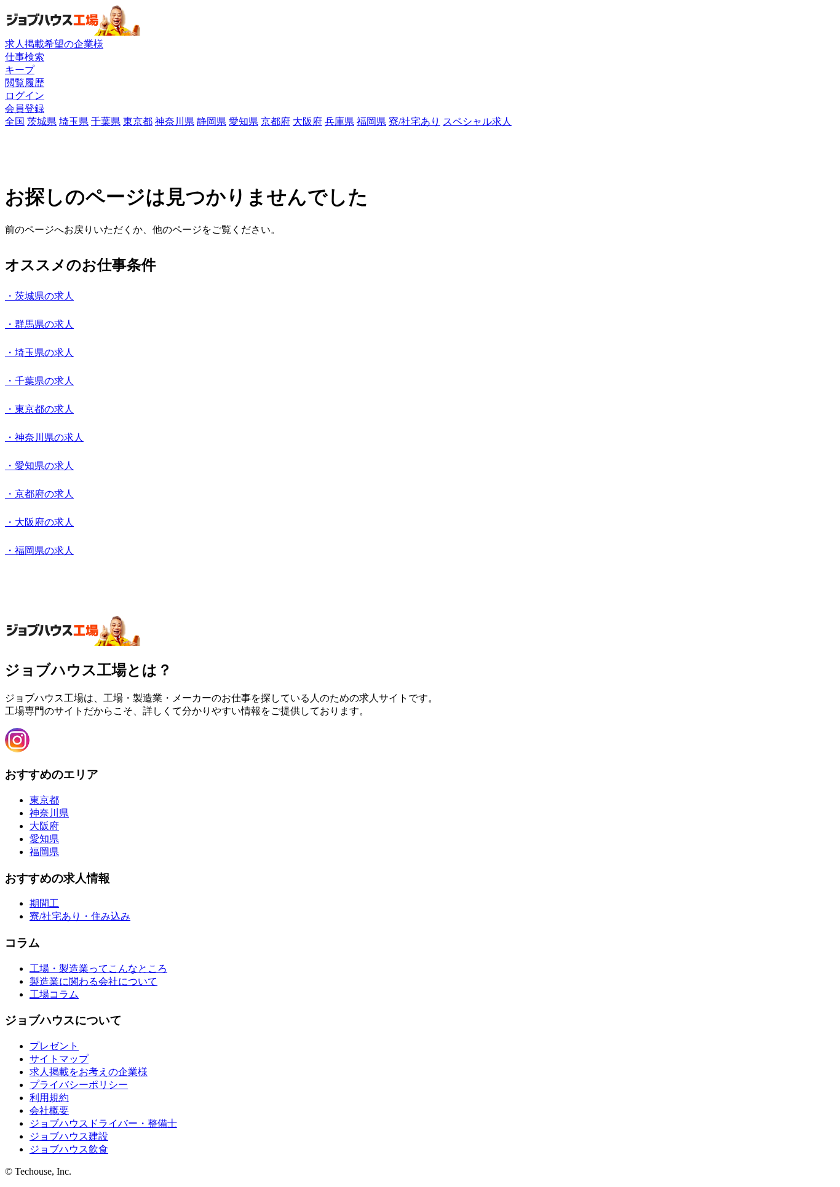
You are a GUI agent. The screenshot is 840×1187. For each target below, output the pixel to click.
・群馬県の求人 (39, 324)
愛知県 (243, 121)
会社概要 (49, 1110)
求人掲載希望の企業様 (54, 44)
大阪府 (307, 121)
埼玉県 (74, 121)
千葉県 (106, 121)
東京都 (138, 121)
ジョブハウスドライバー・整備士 (103, 1123)
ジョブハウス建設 (69, 1136)
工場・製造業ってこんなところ (98, 968)
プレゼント (54, 1046)
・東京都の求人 (39, 409)
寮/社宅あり (414, 121)
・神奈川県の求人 (44, 437)
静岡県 (211, 121)
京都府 (275, 121)
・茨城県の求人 (39, 296)
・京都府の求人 (39, 494)
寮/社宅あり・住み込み (80, 916)
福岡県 (371, 121)
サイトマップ (59, 1059)
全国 (15, 121)
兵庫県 (339, 121)
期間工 (44, 903)
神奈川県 (174, 121)
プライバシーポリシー (79, 1084)
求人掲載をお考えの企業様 (89, 1072)
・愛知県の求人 (39, 465)
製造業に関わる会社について (93, 981)
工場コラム (54, 994)
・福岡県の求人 (39, 550)
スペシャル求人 (477, 121)
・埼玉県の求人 (39, 352)
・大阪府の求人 (39, 522)
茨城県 (42, 121)
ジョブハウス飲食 (69, 1149)
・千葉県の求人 (39, 381)
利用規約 (49, 1097)
